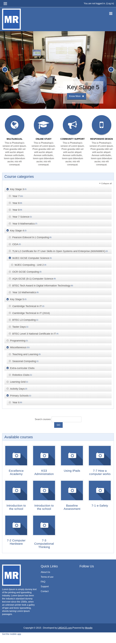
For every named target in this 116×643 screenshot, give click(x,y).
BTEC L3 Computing (24, 319)
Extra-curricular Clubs (22, 368)
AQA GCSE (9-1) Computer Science (32, 278)
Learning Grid (17, 381)
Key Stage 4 (17, 230)
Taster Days (19, 326)
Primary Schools (19, 395)
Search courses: (43, 419)
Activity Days (17, 388)
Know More (75, 96)
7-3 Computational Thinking (44, 543)
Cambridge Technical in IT (27, 306)
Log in (110, 3)
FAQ (43, 581)
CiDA (15, 244)
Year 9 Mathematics (23, 223)
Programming (17, 340)
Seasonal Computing (24, 361)
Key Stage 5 (17, 299)
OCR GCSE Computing (25, 271)
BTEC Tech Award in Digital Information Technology (41, 285)
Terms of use (47, 577)
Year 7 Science (20, 216)
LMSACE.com (65, 628)
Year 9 (16, 209)
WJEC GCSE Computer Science (30, 258)
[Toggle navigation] (111, 13)
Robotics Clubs (20, 374)
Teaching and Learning (25, 354)
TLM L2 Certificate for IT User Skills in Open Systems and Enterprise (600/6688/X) (58, 251)
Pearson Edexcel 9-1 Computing (30, 237)
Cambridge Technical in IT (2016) (31, 313)
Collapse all (106, 183)
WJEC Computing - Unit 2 (29, 264)
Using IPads (72, 470)
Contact (45, 591)
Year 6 (16, 402)
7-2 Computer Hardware (16, 542)
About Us (45, 572)
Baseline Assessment (72, 507)
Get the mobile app (11, 634)
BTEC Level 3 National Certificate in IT (34, 333)
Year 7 (16, 196)
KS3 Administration (44, 472)
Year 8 (16, 202)
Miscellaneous (18, 347)
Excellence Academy (16, 472)
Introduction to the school (16, 507)
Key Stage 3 (17, 189)
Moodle (89, 628)
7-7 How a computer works (100, 472)
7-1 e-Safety (100, 505)
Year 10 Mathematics (24, 292)
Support (45, 586)
